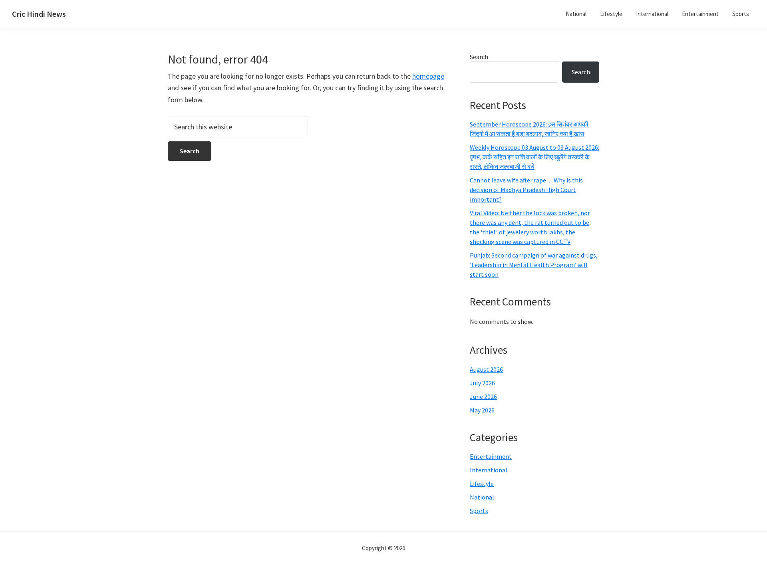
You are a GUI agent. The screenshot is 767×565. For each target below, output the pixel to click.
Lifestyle (482, 484)
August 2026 (486, 369)
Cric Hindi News (39, 14)
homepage (428, 76)
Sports (479, 511)
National (482, 497)
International (488, 470)
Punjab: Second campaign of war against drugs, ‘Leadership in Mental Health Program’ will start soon (534, 264)
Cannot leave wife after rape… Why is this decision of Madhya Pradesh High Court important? (526, 189)
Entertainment (491, 456)
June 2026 (483, 396)
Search (479, 57)
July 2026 (482, 383)
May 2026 (482, 410)
